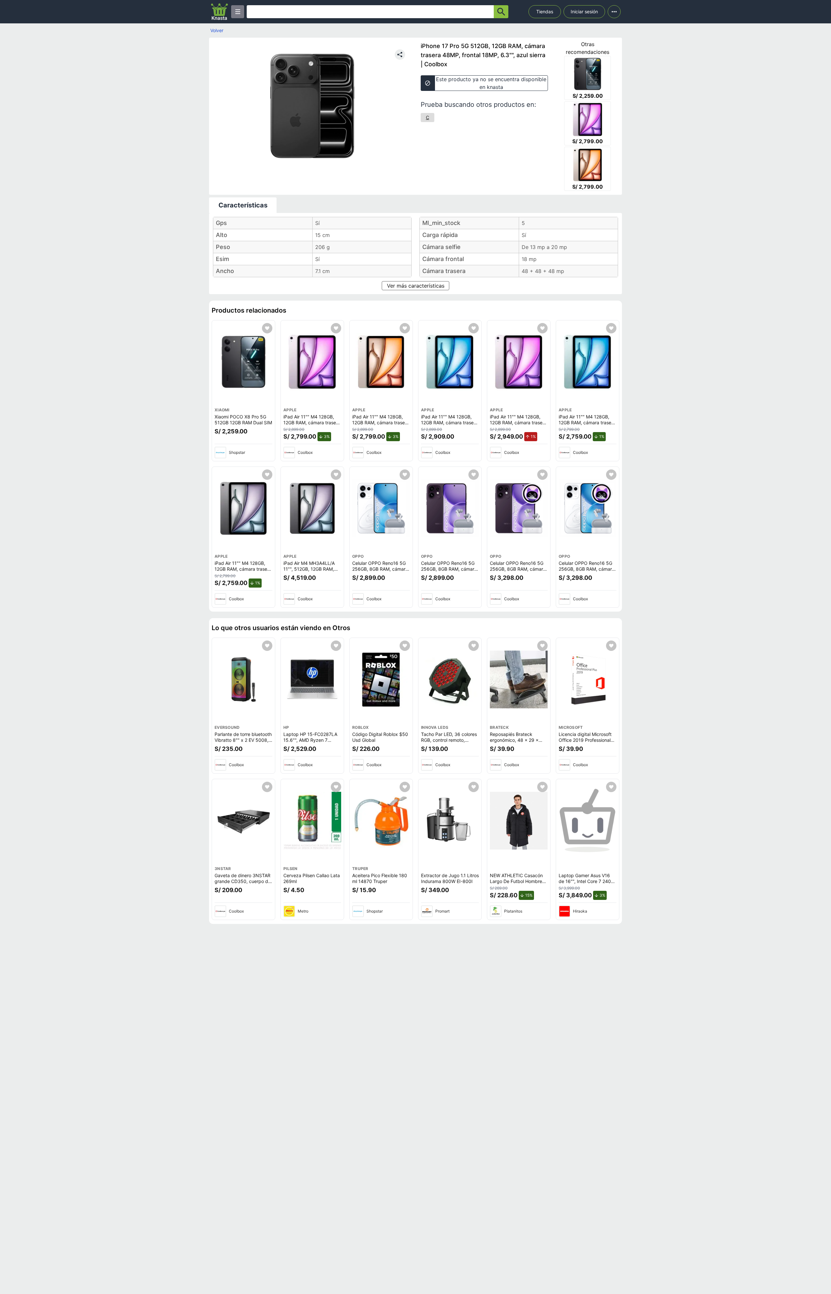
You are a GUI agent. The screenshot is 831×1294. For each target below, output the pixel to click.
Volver (216, 30)
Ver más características (415, 285)
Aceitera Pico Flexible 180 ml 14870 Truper (379, 878)
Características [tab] (242, 205)
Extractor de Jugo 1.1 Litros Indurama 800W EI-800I (450, 878)
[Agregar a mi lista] (267, 328)
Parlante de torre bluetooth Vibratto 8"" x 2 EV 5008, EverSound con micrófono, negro (243, 742)
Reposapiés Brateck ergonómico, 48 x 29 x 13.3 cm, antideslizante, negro (515, 742)
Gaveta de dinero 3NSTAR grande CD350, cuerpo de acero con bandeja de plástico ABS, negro (243, 884)
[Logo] (219, 12)
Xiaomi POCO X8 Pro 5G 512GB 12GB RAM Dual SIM (243, 419)
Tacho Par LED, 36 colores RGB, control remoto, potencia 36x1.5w (449, 739)
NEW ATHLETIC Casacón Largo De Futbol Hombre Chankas (516, 881)
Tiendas (544, 11)
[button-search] (501, 11)
